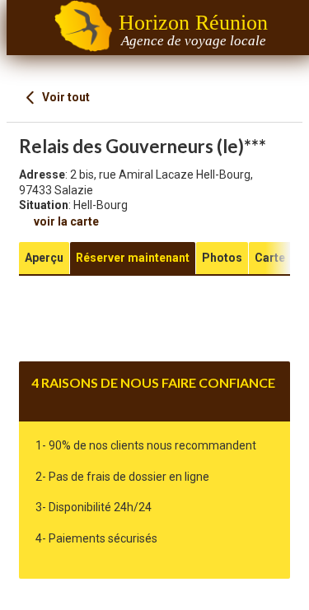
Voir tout (65, 97)
